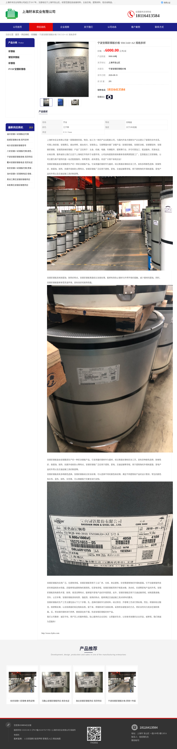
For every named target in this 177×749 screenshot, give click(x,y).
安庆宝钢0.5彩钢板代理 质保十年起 (20, 168)
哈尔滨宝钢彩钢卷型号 (16, 145)
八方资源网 (29, 739)
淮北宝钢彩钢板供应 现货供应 (54, 701)
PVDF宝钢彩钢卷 (17, 69)
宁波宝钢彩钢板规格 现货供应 (20, 157)
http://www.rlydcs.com (50, 633)
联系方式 (159, 27)
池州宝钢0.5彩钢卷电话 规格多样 (20, 174)
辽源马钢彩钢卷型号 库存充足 (154, 701)
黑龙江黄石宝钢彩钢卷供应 (18, 179)
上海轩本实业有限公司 (61, 730)
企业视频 (64, 27)
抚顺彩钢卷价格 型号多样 (18, 140)
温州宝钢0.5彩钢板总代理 (18, 134)
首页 (17, 35)
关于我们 (88, 27)
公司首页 (17, 27)
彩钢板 (34, 35)
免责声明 (38, 739)
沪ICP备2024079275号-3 (41, 730)
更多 (31, 127)
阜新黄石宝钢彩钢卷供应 (17, 185)
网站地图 (57, 739)
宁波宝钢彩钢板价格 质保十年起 (88, 701)
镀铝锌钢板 (13, 57)
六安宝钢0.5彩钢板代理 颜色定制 (20, 151)
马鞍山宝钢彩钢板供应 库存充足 (21, 701)
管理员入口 (47, 739)
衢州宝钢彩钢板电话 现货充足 (20, 162)
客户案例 (135, 27)
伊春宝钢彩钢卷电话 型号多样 (121, 701)
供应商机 (41, 27)
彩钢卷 (11, 63)
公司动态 (112, 27)
